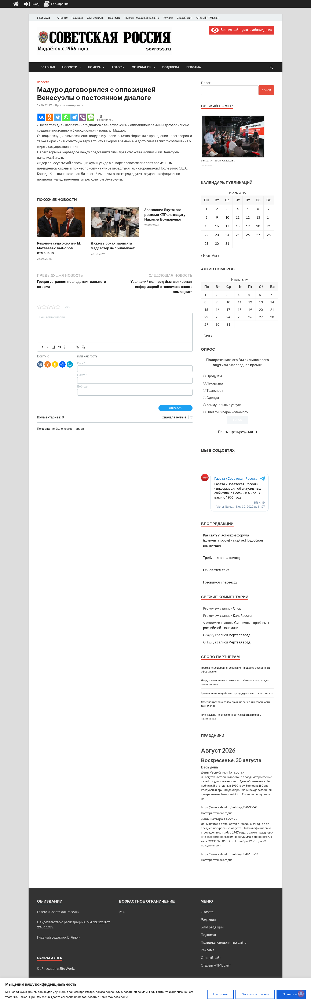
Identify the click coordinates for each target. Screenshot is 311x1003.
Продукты (214, 376)
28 (269, 235)
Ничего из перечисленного (227, 412)
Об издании (141, 67)
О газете (62, 17)
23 (217, 235)
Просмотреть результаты (237, 432)
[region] (155, 990)
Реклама (168, 17)
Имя (81, 363)
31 (227, 243)
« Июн (205, 255)
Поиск (206, 83)
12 (248, 217)
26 (248, 235)
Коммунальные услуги (223, 405)
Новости (69, 67)
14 (269, 217)
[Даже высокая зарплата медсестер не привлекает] (115, 238)
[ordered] (66, 347)
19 (248, 226)
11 (237, 217)
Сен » (208, 336)
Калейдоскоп (243, 615)
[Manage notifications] (301, 993)
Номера (94, 67)
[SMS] (90, 117)
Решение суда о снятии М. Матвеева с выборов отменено (59, 248)
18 (237, 226)
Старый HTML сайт (208, 17)
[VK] (40, 364)
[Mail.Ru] (62, 364)
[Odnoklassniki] (49, 117)
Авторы (118, 67)
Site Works (67, 968)
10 (227, 217)
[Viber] (82, 117)
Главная (48, 67)
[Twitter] (57, 117)
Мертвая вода (239, 635)
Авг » (216, 255)
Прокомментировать (69, 105)
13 (258, 217)
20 (258, 226)
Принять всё (291, 994)
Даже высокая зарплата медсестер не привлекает (113, 245)
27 (258, 235)
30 (217, 243)
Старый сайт (185, 17)
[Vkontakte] (41, 117)
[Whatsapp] (66, 117)
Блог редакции (95, 17)
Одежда (212, 398)
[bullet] (71, 347)
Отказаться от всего (255, 994)
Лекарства (214, 383)
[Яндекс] (55, 364)
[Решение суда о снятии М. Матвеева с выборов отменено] (61, 238)
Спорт (238, 608)
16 (217, 226)
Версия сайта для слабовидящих (245, 30)
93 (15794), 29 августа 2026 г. (218, 160)
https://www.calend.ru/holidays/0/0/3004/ (229, 807)
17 (227, 226)
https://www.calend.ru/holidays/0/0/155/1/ (229, 854)
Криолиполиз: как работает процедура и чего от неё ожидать (237, 693)
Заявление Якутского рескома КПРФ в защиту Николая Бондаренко (164, 214)
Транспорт (214, 390)
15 (206, 226)
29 (206, 243)
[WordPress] (70, 364)
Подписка (114, 17)
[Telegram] (74, 117)
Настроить (220, 994)
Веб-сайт (83, 386)
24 (227, 235)
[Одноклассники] (47, 364)
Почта (82, 374)
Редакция (77, 17)
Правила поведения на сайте (141, 17)
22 (206, 235)
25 (237, 235)
